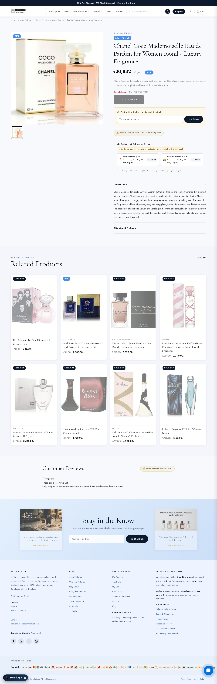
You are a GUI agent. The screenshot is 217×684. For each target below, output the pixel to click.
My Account (117, 579)
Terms (195, 682)
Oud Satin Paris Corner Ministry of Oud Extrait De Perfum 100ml (82, 345)
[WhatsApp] (36, 644)
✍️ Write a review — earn (157, 468)
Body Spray (54, 11)
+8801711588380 (19, 613)
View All (201, 257)
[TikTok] (29, 644)
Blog (114, 609)
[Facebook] (13, 644)
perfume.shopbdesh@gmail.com (25, 626)
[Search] (167, 11)
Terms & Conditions (164, 616)
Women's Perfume (77, 584)
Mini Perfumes (81, 11)
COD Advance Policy (165, 631)
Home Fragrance (76, 604)
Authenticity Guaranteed (167, 636)
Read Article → (41, 526)
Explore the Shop (126, 3)
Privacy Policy (162, 621)
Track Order (117, 584)
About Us (116, 604)
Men (109, 11)
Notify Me (194, 119)
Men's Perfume (75, 579)
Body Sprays (74, 589)
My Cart (115, 589)
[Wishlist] (190, 11)
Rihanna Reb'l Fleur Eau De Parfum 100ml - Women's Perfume (132, 434)
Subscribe (137, 540)
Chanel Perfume (24, 20)
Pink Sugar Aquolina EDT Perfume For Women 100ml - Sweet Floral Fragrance (182, 347)
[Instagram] (21, 644)
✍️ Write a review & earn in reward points (138, 132)
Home (13, 20)
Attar (66, 11)
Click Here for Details (20, 599)
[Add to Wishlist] (51, 279)
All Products (74, 614)
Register (179, 11)
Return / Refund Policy (166, 611)
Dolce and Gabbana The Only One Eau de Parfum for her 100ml (132, 345)
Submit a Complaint (121, 599)
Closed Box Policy (164, 626)
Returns (203, 682)
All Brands (73, 609)
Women (119, 11)
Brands (98, 11)
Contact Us (117, 594)
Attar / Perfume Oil (77, 594)
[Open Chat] (208, 670)
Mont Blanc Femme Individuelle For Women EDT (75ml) (33, 434)
